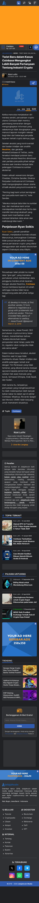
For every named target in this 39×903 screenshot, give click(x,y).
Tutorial (8, 814)
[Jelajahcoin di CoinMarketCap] (36, 47)
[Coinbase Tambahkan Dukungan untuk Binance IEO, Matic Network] (7, 540)
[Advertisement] (19, 25)
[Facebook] (19, 868)
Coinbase (16, 411)
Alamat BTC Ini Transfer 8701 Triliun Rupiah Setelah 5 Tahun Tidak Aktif (25, 526)
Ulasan (7, 821)
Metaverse (28, 821)
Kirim (19, 726)
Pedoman (9, 846)
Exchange (28, 818)
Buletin (7, 850)
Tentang (8, 839)
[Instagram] (12, 875)
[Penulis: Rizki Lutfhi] (4, 75)
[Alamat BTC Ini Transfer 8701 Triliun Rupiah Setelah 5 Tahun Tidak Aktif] (7, 525)
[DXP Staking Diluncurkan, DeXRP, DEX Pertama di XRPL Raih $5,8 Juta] (30, 695)
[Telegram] (27, 868)
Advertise (9, 853)
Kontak (8, 842)
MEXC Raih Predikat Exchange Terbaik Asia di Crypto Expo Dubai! (24, 614)
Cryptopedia (10, 818)
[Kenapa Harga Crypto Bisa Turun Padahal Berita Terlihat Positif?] (30, 670)
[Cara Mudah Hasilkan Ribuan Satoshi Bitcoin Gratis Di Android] (7, 555)
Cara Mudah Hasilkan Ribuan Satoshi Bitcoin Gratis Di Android (22, 556)
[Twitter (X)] (12, 868)
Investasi (8, 829)
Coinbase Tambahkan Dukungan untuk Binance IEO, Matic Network (24, 541)
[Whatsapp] (19, 875)
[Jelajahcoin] (4, 3)
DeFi (26, 825)
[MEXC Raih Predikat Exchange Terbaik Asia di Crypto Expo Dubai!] (7, 613)
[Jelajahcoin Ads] (19, 260)
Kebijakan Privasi (22, 733)
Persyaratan (9, 733)
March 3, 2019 (14, 324)
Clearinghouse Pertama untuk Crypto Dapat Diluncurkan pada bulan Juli (25, 599)
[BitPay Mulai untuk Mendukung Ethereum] (7, 584)
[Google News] (27, 875)
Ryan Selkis (7, 232)
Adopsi (8, 825)
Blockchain (28, 814)
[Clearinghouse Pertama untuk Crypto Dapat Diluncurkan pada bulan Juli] (7, 599)
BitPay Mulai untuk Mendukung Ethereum (22, 583)
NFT (25, 829)
